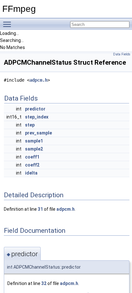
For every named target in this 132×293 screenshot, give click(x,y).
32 (43, 283)
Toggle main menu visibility (8, 24)
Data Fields (121, 54)
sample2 (34, 148)
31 (40, 209)
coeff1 (32, 156)
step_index (36, 116)
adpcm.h (38, 80)
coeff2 (32, 164)
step (30, 124)
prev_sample (38, 132)
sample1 (34, 140)
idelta (31, 172)
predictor (35, 108)
